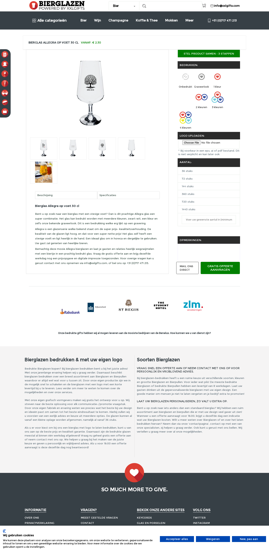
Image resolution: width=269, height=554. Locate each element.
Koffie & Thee (147, 20)
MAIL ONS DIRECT (186, 268)
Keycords (144, 517)
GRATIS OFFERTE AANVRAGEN (220, 267)
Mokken (171, 20)
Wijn (97, 20)
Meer (189, 20)
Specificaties (107, 195)
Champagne (118, 20)
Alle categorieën (52, 20)
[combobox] (124, 5)
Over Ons (32, 517)
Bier (83, 20)
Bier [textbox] (116, 6)
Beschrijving (45, 195)
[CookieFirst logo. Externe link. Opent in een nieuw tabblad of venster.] (4, 531)
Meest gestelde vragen (99, 517)
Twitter (199, 517)
